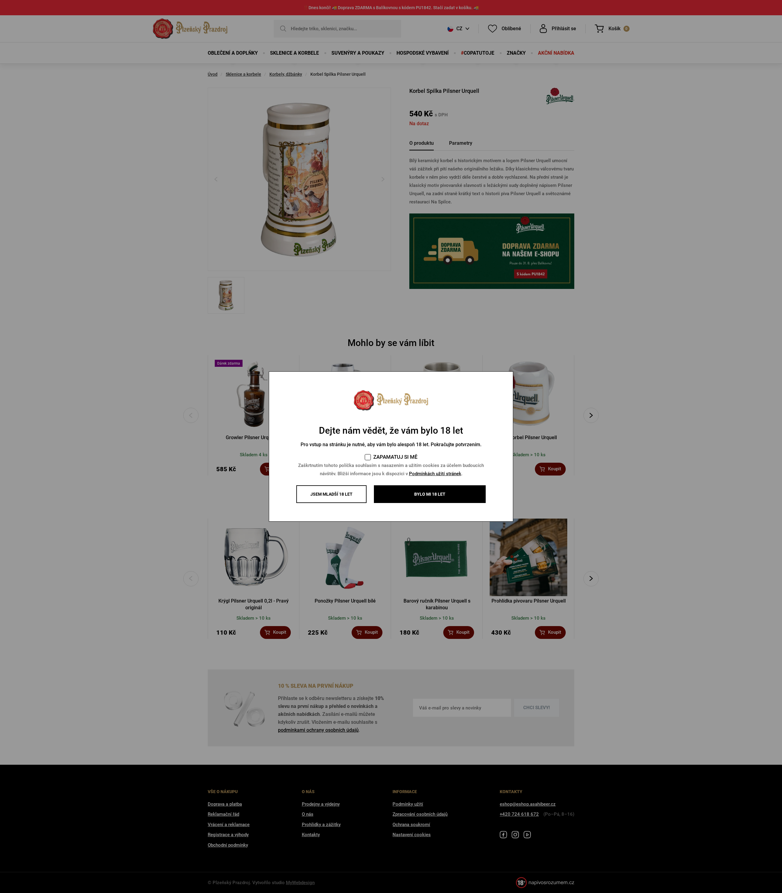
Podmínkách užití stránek (435, 473)
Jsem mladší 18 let (331, 494)
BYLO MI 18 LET (429, 494)
